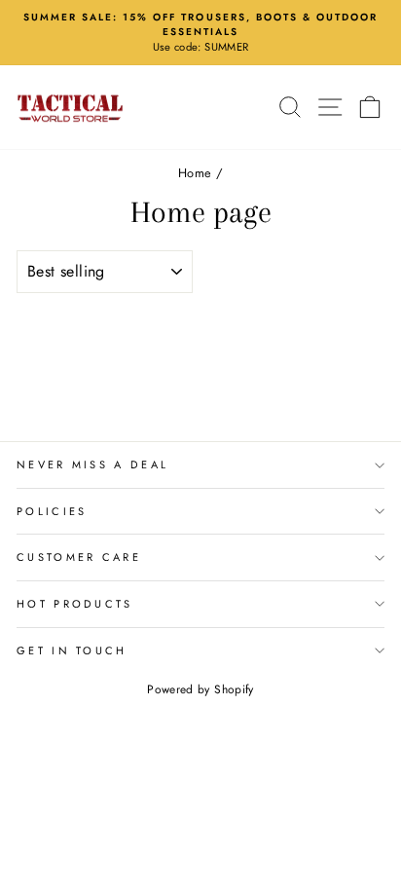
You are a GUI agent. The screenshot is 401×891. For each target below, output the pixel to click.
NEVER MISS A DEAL (92, 464)
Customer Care (79, 557)
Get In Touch (72, 650)
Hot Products (75, 604)
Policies (52, 511)
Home (194, 173)
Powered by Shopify (200, 689)
